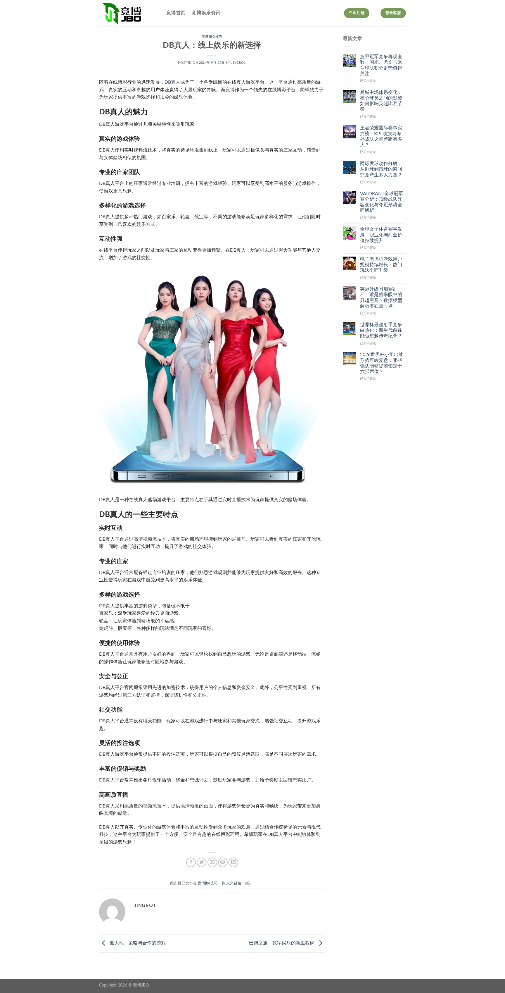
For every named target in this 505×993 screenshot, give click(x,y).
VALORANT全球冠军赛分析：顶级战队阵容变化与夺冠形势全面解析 (381, 202)
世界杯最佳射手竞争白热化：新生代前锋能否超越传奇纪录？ (381, 330)
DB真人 (172, 82)
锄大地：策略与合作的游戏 (137, 943)
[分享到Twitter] (201, 862)
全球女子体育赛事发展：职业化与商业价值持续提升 (381, 235)
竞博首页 (175, 13)
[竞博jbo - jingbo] (128, 13)
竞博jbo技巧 (212, 36)
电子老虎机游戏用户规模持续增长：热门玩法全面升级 (381, 265)
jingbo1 (238, 62)
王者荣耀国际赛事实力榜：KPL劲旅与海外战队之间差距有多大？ (381, 136)
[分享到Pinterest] (223, 862)
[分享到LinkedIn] (233, 862)
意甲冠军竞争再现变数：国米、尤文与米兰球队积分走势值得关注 (381, 65)
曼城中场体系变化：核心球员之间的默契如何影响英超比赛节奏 (381, 101)
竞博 (230, 89)
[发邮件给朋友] (212, 862)
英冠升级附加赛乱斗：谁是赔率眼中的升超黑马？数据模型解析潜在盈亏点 (381, 297)
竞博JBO (141, 985)
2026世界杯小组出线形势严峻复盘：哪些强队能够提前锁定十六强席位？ (381, 363)
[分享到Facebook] (191, 862)
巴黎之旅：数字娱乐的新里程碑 (282, 943)
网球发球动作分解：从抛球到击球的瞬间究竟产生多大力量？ (381, 169)
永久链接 (233, 883)
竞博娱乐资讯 (206, 13)
